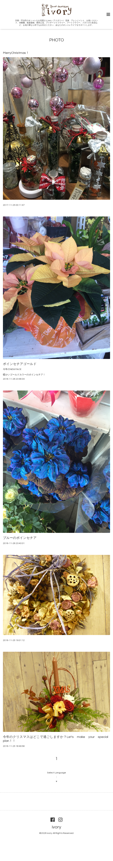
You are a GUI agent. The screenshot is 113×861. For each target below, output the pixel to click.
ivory (56, 827)
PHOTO (56, 40)
